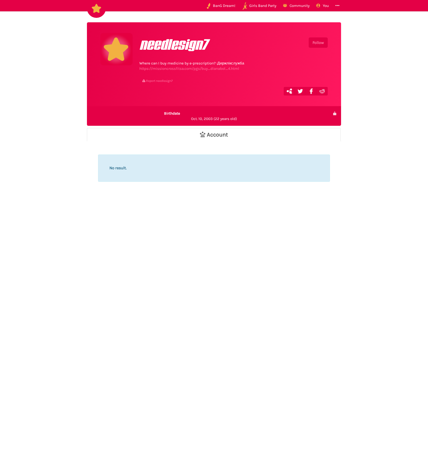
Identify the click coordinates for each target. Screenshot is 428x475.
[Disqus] (214, 269)
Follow (318, 42)
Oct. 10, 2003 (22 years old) (200, 116)
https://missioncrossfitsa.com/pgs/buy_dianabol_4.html (189, 68)
